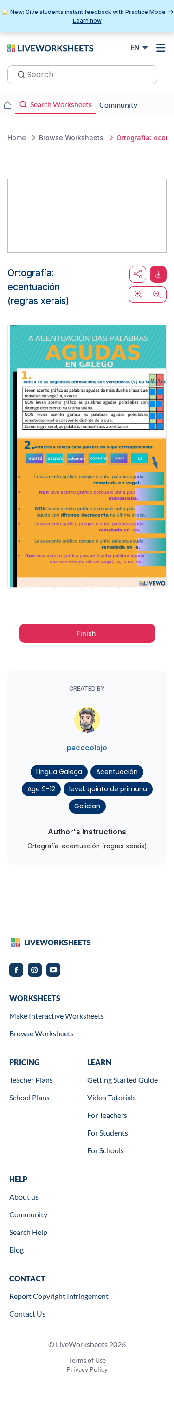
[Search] (18, 74)
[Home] (50, 47)
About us (24, 1196)
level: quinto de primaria (108, 789)
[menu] (161, 47)
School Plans (29, 1097)
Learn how (87, 20)
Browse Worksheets (41, 1033)
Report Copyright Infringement (59, 1296)
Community (28, 1214)
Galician (87, 806)
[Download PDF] (158, 274)
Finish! (87, 633)
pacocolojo (87, 747)
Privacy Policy (87, 1369)
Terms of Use (87, 1360)
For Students (107, 1132)
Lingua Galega (59, 771)
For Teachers (107, 1115)
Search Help (28, 1231)
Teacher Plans (31, 1079)
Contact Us (27, 1313)
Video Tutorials (111, 1097)
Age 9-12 (41, 789)
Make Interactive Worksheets (56, 1015)
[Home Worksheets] (7, 104)
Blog (16, 1249)
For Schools (105, 1150)
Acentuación (117, 771)
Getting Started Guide (122, 1079)
